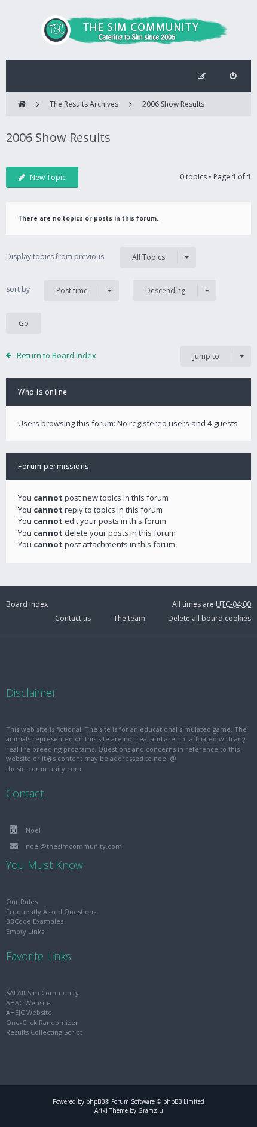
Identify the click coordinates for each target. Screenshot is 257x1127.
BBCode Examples (34, 921)
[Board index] (128, 30)
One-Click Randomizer (42, 1022)
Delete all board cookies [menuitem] (209, 618)
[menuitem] (233, 76)
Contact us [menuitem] (73, 618)
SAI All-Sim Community (42, 992)
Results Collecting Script (44, 1031)
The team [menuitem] (129, 618)
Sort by (47, 289)
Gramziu (150, 1110)
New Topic (48, 177)
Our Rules (22, 901)
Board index (27, 604)
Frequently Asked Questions (51, 911)
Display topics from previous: (85, 257)
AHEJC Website (29, 1012)
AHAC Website (28, 1002)
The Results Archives (84, 104)
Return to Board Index (56, 355)
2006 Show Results (173, 104)
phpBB (95, 1101)
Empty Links (25, 931)
